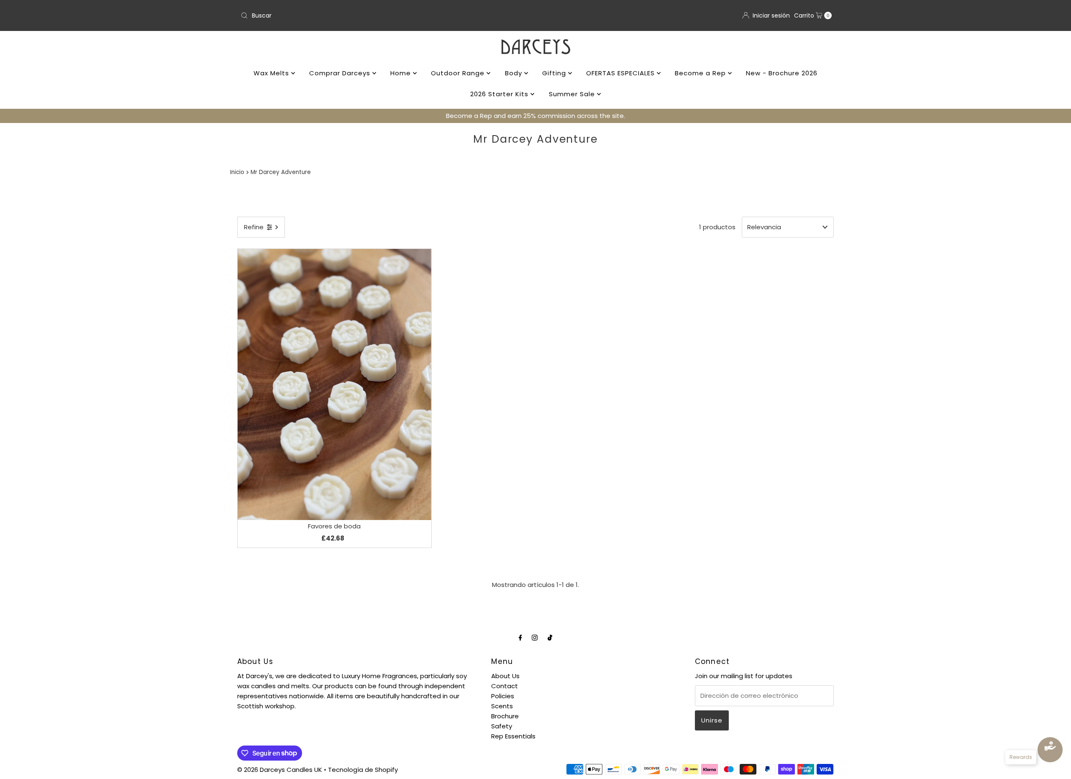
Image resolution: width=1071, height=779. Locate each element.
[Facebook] (520, 638)
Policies (502, 696)
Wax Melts (272, 73)
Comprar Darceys (340, 73)
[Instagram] (535, 638)
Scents (502, 706)
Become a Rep (701, 73)
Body (514, 73)
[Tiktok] (550, 638)
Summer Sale (573, 94)
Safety (501, 726)
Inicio (237, 172)
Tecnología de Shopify (363, 769)
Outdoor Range (459, 73)
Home (401, 73)
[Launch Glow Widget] (1050, 749)
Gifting (555, 73)
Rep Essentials (513, 736)
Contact (504, 686)
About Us (505, 675)
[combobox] (384, 15)
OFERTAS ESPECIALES (621, 73)
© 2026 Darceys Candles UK (279, 769)
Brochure (505, 716)
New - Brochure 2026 (781, 73)
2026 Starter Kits (500, 94)
